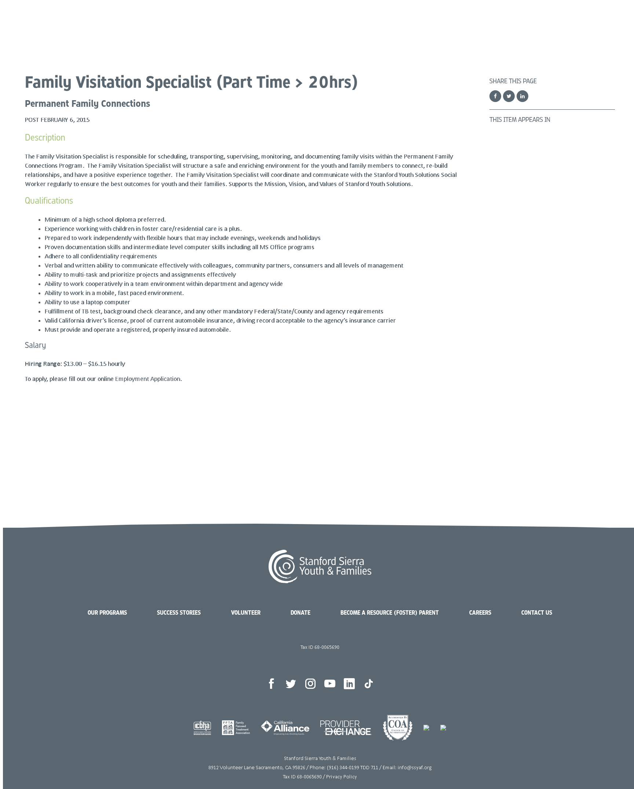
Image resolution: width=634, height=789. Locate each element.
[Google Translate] (603, 25)
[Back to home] (82, 26)
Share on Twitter (509, 96)
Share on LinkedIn (522, 96)
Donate (557, 25)
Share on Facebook (495, 96)
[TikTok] (368, 683)
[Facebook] (271, 683)
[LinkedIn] (349, 683)
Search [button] (589, 25)
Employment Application (147, 378)
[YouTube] (329, 683)
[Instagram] (310, 683)
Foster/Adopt (501, 25)
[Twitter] (290, 683)
